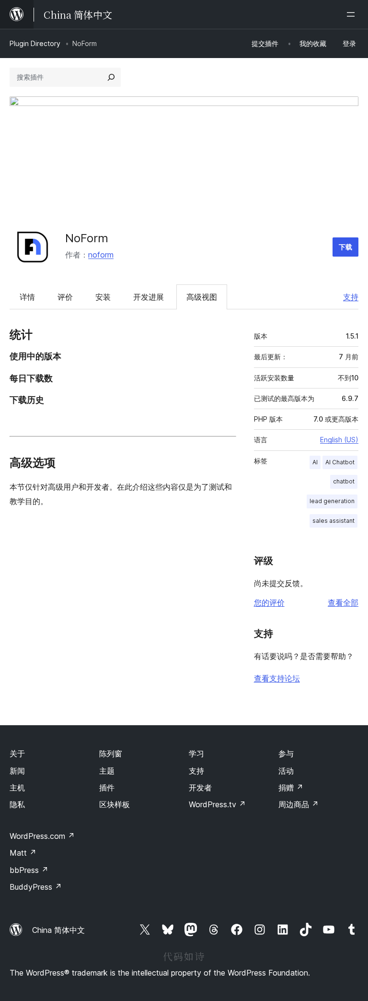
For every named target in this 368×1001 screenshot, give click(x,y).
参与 (286, 753)
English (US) (339, 440)
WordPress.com (42, 836)
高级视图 (201, 297)
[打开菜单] (352, 14)
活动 (286, 771)
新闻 (17, 771)
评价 (65, 297)
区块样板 (114, 804)
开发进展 (148, 297)
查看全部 (343, 602)
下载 (345, 247)
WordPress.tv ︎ (217, 804)
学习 (196, 753)
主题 (107, 771)
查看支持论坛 (277, 678)
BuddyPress (36, 887)
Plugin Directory (35, 43)
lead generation (332, 501)
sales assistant (333, 520)
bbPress (29, 870)
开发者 (200, 787)
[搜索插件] (111, 77)
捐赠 (290, 787)
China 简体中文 (58, 930)
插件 (107, 787)
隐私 (17, 804)
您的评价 (269, 602)
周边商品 (298, 804)
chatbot (344, 481)
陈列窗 (110, 753)
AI (315, 462)
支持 (350, 297)
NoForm (86, 238)
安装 (103, 297)
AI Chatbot (340, 462)
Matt (23, 853)
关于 (17, 753)
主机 (17, 787)
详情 (27, 297)
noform (101, 254)
